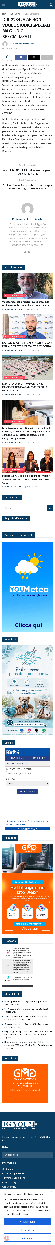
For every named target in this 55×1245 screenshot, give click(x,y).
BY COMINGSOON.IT (27, 829)
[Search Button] (51, 4)
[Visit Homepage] (27, 4)
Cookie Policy (9, 1186)
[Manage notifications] (6, 1238)
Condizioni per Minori (13, 1173)
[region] (27, 1217)
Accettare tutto (27, 1221)
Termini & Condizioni (13, 1177)
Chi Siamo (7, 1168)
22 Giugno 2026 (33, 350)
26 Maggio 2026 (33, 487)
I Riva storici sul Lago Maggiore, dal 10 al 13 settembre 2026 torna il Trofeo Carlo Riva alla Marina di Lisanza (28, 1045)
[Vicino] (52, 1191)
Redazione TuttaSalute (23, 43)
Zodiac (29, 986)
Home (5, 14)
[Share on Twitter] (34, 57)
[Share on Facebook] (21, 57)
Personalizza (27, 1230)
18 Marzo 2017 (13, 48)
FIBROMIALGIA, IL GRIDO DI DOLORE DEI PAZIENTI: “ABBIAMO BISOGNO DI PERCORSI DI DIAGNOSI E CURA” (26, 479)
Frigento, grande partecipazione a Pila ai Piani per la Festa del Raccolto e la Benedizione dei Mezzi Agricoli (28, 1034)
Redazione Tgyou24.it (14, 309)
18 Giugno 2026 (33, 442)
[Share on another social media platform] (47, 57)
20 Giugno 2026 (33, 395)
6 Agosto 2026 (32, 309)
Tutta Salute (15, 14)
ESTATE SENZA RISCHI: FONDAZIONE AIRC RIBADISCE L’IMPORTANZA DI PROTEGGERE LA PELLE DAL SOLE (24, 387)
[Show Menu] (3, 4)
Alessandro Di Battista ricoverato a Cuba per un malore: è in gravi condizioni (26, 1018)
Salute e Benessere (31, 14)
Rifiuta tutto (27, 1238)
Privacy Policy (9, 1182)
